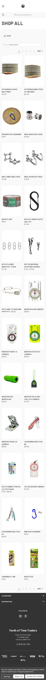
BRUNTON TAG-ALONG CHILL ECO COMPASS (32, 398)
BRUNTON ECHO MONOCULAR (7, 398)
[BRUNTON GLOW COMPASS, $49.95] (34, 291)
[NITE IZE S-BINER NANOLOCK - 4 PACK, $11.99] (11, 246)
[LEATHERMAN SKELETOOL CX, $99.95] (11, 513)
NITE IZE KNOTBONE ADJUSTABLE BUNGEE (32, 265)
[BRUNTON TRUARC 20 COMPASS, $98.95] (11, 423)
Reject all (18, 676)
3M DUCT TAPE (7, 219)
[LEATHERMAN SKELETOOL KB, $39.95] (34, 423)
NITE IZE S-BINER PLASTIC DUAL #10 (33, 220)
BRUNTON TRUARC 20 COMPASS (9, 443)
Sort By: (5, 45)
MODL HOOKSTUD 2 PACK (33, 177)
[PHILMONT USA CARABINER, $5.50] (11, 116)
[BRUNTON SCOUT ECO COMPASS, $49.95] (34, 333)
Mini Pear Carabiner (32, 532)
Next (39, 51)
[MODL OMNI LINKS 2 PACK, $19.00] (11, 158)
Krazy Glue (28, 577)
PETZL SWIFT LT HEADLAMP (11, 309)
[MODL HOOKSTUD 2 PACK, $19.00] (34, 158)
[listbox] (25, 44)
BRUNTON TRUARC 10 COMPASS (9, 353)
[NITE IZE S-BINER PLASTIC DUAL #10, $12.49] (34, 201)
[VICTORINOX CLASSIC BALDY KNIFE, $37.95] (11, 71)
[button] (23, 36)
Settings (6, 676)
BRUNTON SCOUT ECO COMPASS (32, 353)
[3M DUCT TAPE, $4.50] (11, 201)
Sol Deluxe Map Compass (34, 487)
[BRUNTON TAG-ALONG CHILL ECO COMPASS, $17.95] (34, 378)
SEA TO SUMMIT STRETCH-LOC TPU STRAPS (11, 488)
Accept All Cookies (34, 676)
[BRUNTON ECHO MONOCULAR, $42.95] (11, 378)
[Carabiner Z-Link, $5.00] (11, 558)
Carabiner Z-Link (8, 577)
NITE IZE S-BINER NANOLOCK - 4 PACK (9, 265)
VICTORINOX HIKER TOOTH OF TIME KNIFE (33, 90)
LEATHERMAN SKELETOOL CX (11, 533)
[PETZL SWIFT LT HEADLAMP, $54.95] (11, 291)
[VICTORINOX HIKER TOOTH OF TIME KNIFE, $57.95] (34, 71)
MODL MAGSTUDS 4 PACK (33, 134)
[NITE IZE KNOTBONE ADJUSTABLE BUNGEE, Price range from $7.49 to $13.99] (34, 246)
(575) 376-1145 (24, 644)
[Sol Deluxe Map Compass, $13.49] (34, 468)
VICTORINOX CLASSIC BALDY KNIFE (9, 90)
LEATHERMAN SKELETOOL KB (33, 443)
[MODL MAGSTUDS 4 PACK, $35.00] (34, 116)
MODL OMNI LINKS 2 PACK (11, 177)
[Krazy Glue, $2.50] (34, 558)
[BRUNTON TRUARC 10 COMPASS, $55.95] (11, 333)
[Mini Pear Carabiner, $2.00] (34, 513)
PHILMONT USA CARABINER (11, 134)
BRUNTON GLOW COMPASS (33, 309)
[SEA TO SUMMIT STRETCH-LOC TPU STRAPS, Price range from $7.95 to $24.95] (11, 468)
